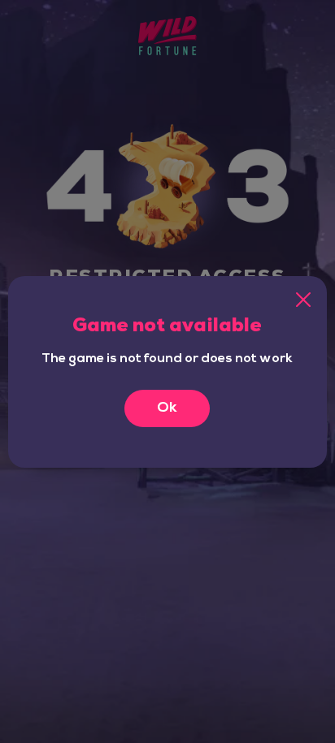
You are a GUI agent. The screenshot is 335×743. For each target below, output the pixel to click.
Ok (167, 408)
